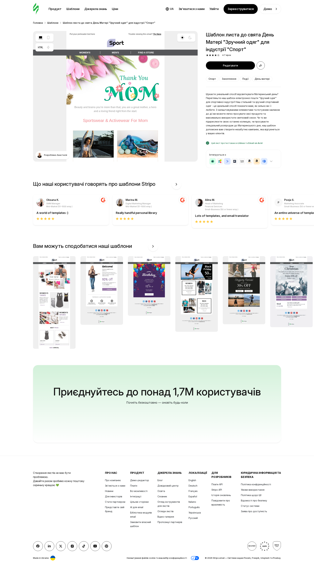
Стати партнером (115, 501)
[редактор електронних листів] (36, 9)
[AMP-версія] (48, 47)
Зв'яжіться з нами (115, 485)
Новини (109, 491)
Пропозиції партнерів (169, 522)
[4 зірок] (215, 55)
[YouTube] (95, 546)
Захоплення (229, 78)
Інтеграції (135, 496)
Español (193, 496)
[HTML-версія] (40, 47)
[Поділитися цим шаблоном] (261, 65)
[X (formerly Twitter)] (61, 546)
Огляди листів (165, 511)
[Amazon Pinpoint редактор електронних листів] (249, 161)
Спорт (212, 78)
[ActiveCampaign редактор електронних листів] (227, 161)
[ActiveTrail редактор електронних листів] (234, 161)
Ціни (115, 9)
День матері (262, 78)
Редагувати (230, 65)
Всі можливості (139, 491)
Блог (160, 480)
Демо (267, 9)
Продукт (55, 9)
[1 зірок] (207, 55)
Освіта (161, 491)
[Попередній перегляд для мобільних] (48, 37)
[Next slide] (176, 184)
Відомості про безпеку (254, 500)
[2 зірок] (210, 55)
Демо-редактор (139, 480)
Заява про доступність (254, 511)
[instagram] (72, 546)
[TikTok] (84, 546)
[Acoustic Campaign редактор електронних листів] (212, 161)
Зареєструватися (241, 9)
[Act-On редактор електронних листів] (220, 161)
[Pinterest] (107, 546)
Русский (193, 518)
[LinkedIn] (49, 546)
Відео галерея (165, 516)
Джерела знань (95, 9)
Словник (162, 496)
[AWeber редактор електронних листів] (264, 161)
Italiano (192, 501)
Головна (38, 22)
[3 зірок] (212, 55)
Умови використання (252, 489)
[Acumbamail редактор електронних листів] (242, 161)
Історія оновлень (221, 495)
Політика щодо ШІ (251, 495)
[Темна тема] (190, 37)
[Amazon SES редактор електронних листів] (256, 161)
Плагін (133, 485)
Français (193, 491)
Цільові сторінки (139, 501)
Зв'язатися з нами (192, 9)
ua (172, 8)
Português (194, 507)
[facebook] (38, 546)
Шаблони (72, 9)
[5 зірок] (218, 55)
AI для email (136, 507)
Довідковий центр (168, 485)
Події (245, 78)
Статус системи (250, 506)
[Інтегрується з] (271, 161)
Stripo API (216, 489)
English (192, 480)
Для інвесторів (113, 496)
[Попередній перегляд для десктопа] (40, 37)
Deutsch (193, 485)
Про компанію (113, 480)
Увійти (214, 9)
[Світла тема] (182, 37)
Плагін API (217, 484)
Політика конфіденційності (256, 484)
